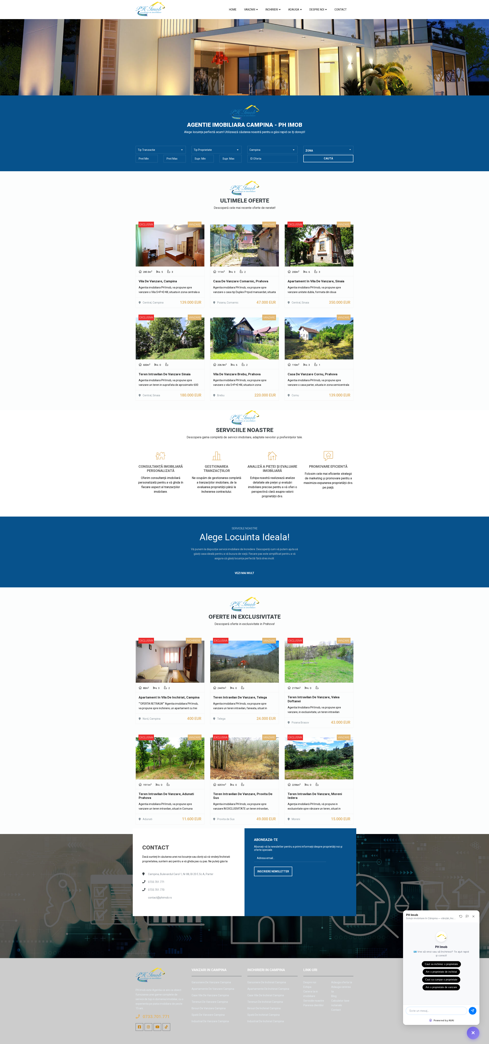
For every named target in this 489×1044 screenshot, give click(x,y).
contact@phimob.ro (160, 897)
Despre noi (316, 9)
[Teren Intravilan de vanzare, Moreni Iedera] (319, 758)
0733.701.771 (156, 881)
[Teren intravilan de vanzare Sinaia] (170, 338)
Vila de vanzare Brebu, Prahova (237, 374)
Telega (221, 718)
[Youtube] (157, 1027)
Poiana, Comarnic (227, 302)
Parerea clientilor (313, 1005)
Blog (334, 996)
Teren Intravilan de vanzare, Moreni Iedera (315, 796)
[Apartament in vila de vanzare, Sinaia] (319, 245)
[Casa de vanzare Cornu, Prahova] (319, 338)
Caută (328, 158)
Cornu (295, 395)
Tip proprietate (203, 149)
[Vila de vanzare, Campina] (170, 245)
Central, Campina (153, 302)
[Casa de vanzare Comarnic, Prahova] (244, 245)
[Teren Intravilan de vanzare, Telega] (244, 662)
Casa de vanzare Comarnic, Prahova (240, 281)
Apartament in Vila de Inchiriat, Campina (169, 697)
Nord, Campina (151, 718)
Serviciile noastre (313, 1000)
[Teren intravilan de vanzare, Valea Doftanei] (319, 662)
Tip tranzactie (146, 149)
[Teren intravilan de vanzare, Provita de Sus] (244, 758)
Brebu (220, 395)
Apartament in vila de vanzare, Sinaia (316, 281)
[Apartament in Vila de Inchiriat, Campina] (170, 662)
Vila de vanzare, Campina (158, 281)
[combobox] (328, 149)
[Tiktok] (166, 1027)
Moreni (296, 819)
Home (232, 9)
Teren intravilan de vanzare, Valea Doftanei (313, 699)
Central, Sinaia (300, 302)
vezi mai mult (244, 573)
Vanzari (249, 9)
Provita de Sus (226, 819)
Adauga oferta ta (341, 982)
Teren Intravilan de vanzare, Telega (240, 697)
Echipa (307, 986)
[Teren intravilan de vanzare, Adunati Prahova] (170, 758)
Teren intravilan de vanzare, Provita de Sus (242, 796)
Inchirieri (272, 9)
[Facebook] (139, 1027)
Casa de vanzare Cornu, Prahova (312, 374)
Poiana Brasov (300, 722)
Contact (340, 9)
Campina (254, 149)
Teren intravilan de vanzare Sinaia (164, 374)
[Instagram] (148, 1027)
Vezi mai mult (160, 500)
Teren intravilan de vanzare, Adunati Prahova (166, 796)
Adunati (147, 819)
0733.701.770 (156, 889)
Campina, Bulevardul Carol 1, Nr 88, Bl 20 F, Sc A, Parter (180, 874)
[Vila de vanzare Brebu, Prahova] (244, 338)
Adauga (293, 9)
